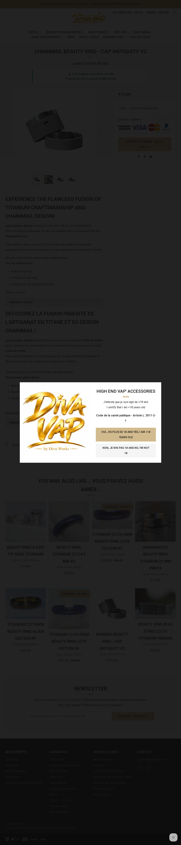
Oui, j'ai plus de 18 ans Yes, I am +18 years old (125, 434)
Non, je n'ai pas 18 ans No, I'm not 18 (126, 450)
